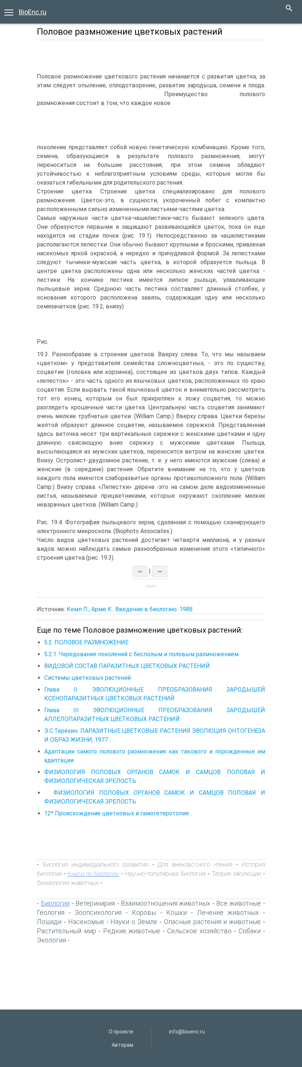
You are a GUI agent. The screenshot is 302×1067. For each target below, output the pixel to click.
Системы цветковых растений (87, 677)
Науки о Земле (133, 922)
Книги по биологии (93, 873)
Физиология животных (68, 882)
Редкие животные (132, 931)
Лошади (49, 922)
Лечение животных (228, 912)
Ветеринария (95, 903)
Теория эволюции (236, 873)
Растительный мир (66, 931)
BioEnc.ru (32, 12)
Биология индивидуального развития (95, 864)
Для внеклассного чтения (195, 864)
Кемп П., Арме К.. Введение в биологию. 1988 (130, 609)
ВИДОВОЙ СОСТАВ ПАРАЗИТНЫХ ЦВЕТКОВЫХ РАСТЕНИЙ (127, 665)
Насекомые (86, 922)
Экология (51, 940)
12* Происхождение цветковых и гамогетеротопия (116, 813)
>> (160, 571)
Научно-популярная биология (165, 873)
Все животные (238, 903)
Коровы (144, 912)
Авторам (122, 1045)
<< (140, 571)
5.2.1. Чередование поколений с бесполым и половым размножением (141, 654)
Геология (50, 912)
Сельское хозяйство (199, 931)
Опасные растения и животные (212, 922)
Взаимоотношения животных (166, 903)
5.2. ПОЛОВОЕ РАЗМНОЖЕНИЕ (86, 642)
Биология (55, 903)
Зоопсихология (98, 912)
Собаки (250, 931)
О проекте (121, 1032)
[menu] (9, 12)
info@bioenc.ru (187, 1032)
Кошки (176, 912)
